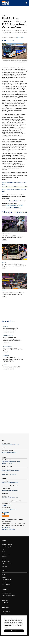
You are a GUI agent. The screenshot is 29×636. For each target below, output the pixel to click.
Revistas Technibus (6, 584)
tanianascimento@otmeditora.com (10, 470)
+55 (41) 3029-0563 (6, 505)
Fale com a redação (6, 582)
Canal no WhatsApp (6, 579)
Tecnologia (4, 566)
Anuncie (4, 577)
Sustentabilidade (6, 561)
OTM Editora (5, 600)
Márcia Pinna (20, 37)
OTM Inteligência (6, 602)
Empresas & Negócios (7, 544)
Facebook (4, 613)
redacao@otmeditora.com (8, 529)
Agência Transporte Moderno (8, 595)
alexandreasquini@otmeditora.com (11, 461)
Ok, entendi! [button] (14, 630)
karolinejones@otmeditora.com (10, 497)
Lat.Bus (11, 332)
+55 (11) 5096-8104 (6, 527)
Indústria (4, 15)
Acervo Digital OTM (6, 593)
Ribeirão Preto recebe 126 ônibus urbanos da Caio (14, 187)
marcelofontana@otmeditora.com (10, 444)
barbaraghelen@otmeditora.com (10, 490)
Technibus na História (7, 563)
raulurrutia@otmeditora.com (9, 474)
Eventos (3, 598)
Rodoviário (4, 559)
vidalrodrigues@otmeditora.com (10, 482)
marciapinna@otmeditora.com (9, 452)
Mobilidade (6, 342)
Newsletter (4, 574)
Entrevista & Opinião (6, 546)
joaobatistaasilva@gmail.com (9, 509)
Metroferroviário (5, 554)
